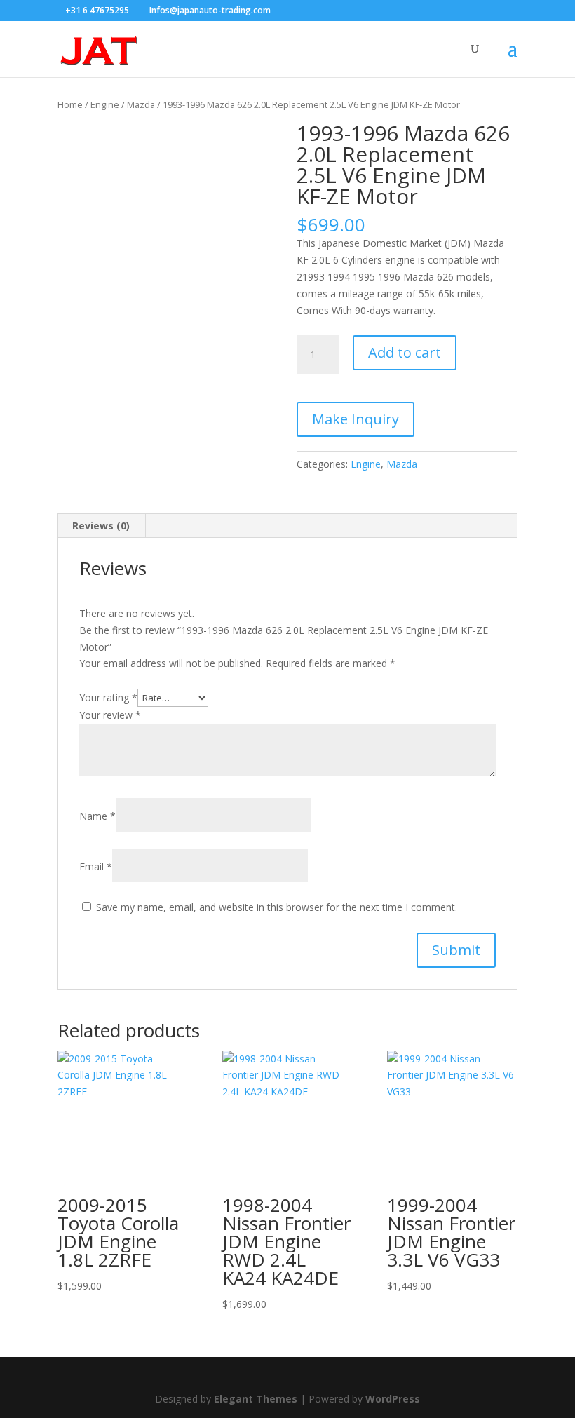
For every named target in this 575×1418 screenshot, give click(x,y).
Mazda (141, 104)
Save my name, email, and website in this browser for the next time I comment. (276, 907)
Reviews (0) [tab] (101, 525)
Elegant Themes (255, 1398)
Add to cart (404, 352)
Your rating (108, 697)
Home (70, 104)
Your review (110, 715)
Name (97, 816)
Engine (104, 104)
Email (95, 866)
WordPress (392, 1398)
